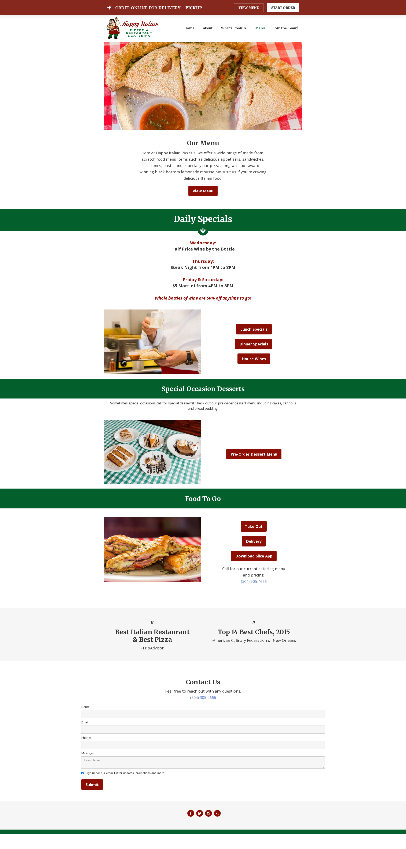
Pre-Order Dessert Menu (253, 454)
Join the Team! (285, 28)
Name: (85, 707)
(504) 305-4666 (254, 581)
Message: (87, 753)
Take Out (254, 526)
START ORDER (283, 7)
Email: (85, 722)
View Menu (203, 190)
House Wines (254, 358)
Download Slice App (253, 556)
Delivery (254, 541)
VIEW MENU (249, 7)
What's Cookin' (234, 28)
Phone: (86, 738)
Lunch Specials (253, 329)
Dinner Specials (253, 343)
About (208, 28)
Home (189, 28)
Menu (260, 28)
